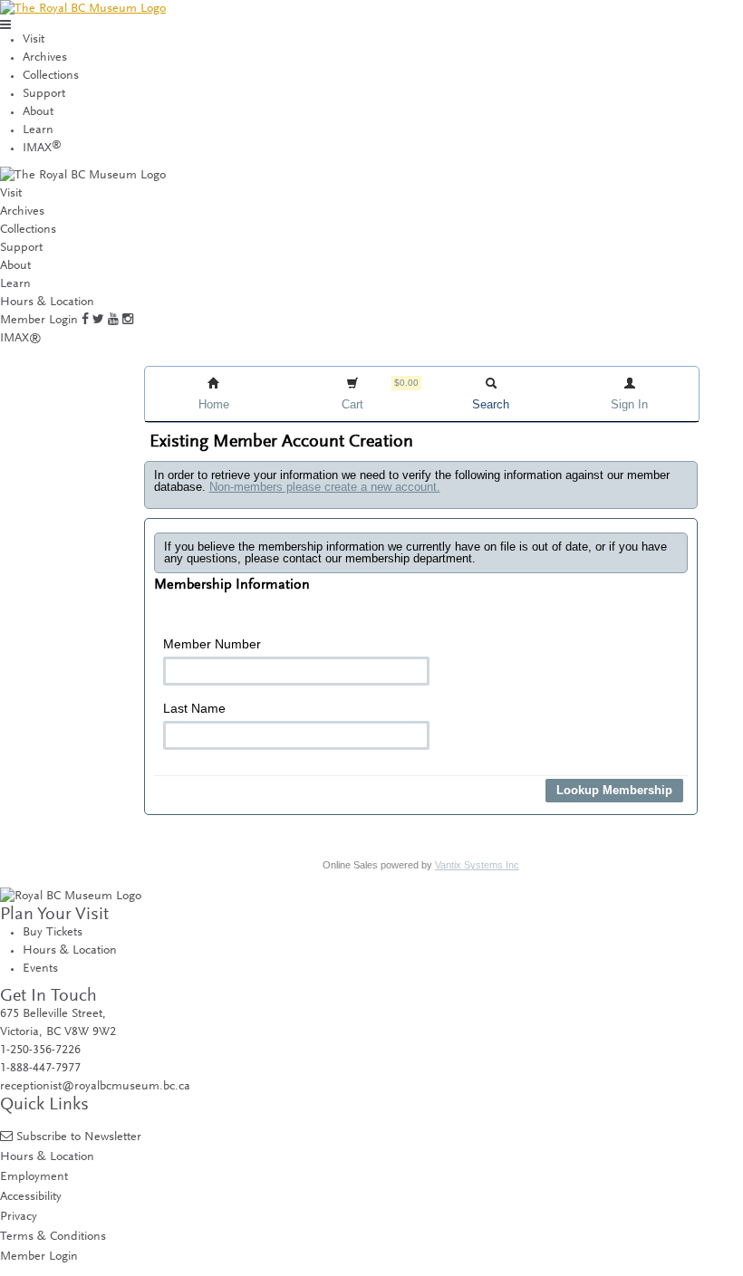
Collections (51, 76)
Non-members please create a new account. (324, 487)
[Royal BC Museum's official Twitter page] (98, 320)
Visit (33, 40)
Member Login (39, 320)
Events (40, 969)
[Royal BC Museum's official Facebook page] (85, 320)
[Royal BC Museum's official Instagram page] (127, 320)
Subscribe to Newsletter (78, 1137)
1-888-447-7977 (40, 1068)
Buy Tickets (52, 932)
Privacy (18, 1216)
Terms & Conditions (53, 1236)
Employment (34, 1177)
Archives (45, 58)
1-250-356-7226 (40, 1050)
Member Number (212, 644)
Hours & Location (47, 302)
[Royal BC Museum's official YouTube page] (113, 320)
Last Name (194, 708)
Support (44, 94)
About (38, 112)
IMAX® (21, 338)
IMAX (42, 148)
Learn (38, 130)
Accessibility (31, 1197)
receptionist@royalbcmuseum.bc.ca (95, 1086)
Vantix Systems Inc (477, 864)
